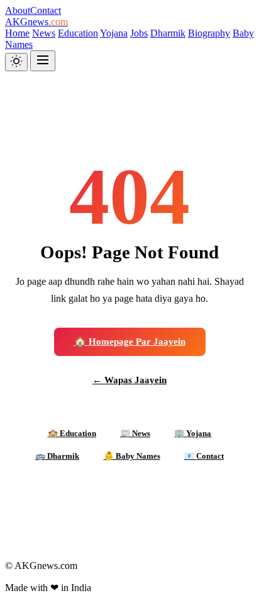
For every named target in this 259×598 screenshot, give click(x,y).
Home (17, 33)
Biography (209, 33)
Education (78, 33)
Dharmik (167, 33)
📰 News (135, 433)
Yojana (114, 33)
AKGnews (36, 21)
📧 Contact (204, 456)
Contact (45, 10)
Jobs (139, 33)
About (17, 10)
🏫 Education (72, 433)
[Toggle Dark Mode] (16, 62)
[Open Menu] (42, 60)
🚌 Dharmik (57, 456)
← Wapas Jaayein (129, 379)
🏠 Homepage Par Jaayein (129, 341)
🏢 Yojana (192, 433)
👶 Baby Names (132, 456)
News (43, 33)
